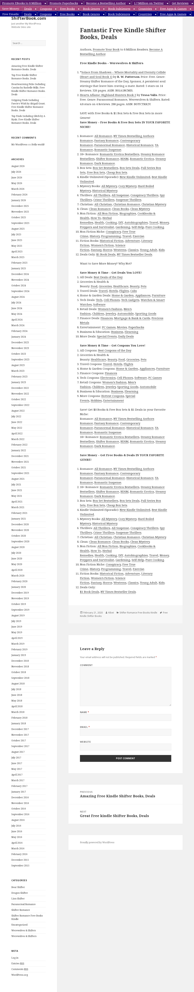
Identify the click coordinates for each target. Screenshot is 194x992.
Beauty (134, 286)
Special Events (107, 336)
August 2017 (18, 751)
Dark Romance (104, 163)
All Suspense (120, 195)
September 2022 (20, 405)
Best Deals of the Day (108, 277)
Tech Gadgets (130, 300)
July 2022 (16, 416)
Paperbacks (136, 327)
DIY (120, 222)
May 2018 (16, 700)
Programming (111, 236)
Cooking (111, 222)
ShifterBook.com (28, 18)
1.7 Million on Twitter (149, 3)
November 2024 (20, 279)
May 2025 (16, 245)
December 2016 (20, 797)
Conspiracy (113, 231)
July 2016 (16, 825)
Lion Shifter (18, 898)
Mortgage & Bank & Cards (132, 318)
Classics (133, 250)
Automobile (125, 313)
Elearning (131, 332)
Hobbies (96, 400)
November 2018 (20, 666)
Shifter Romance (20, 910)
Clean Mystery (140, 209)
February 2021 (19, 513)
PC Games (109, 327)
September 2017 (20, 746)
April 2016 (17, 842)
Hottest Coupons (112, 396)
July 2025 (16, 234)
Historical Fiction (112, 240)
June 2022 (16, 422)
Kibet (111, 612)
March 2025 (17, 257)
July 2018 (16, 689)
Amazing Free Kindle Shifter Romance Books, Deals (27, 67)
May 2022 (16, 427)
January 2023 (18, 382)
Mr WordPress (19, 144)
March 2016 (17, 848)
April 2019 (17, 638)
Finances (107, 318)
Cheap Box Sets (116, 172)
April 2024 (17, 319)
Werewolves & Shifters (24, 936)
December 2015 (20, 859)
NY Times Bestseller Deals (134, 254)
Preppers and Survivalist (97, 227)
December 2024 (20, 274)
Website (85, 741)
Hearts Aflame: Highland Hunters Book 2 (108, 95)
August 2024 (18, 296)
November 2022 (20, 393)
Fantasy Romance (106, 140)
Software (99, 304)
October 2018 (18, 672)
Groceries (105, 286)
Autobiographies (136, 222)
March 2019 (17, 643)
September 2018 (20, 677)
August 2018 (18, 683)
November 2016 (20, 803)
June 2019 (16, 626)
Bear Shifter (18, 887)
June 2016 (16, 831)
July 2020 (16, 552)
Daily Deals (126, 336)
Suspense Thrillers (128, 200)
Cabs (133, 291)
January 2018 (18, 723)
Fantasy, (96, 250)
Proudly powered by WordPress (97, 842)
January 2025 (18, 268)
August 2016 (18, 820)
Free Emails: (10, 14)
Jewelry (111, 313)
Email (85, 727)
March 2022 (17, 439)
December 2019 (20, 592)
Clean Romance (100, 209)
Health (99, 222)
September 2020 (20, 541)
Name (84, 712)
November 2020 (20, 530)
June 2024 (16, 308)
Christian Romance (126, 204)
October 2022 (18, 399)
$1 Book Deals (105, 254)
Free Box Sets (96, 172)
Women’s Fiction (102, 245)
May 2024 (16, 314)
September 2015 (20, 865)
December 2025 (20, 206)
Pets (143, 286)
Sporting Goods (145, 313)
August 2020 (18, 547)
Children (98, 313)
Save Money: (11, 8)
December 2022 (20, 388)
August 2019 (18, 615)
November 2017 (20, 734)
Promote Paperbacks (64, 3)
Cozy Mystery (127, 186)
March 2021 (17, 507)
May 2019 (16, 632)
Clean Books (120, 209)
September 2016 (20, 814)
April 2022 (17, 433)
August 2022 (18, 410)
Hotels (113, 291)
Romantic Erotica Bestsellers (119, 154)
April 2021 (17, 501)
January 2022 (18, 450)
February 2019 (19, 649)
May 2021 (16, 496)
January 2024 (18, 336)
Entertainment (113, 400)
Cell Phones (112, 300)
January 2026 (18, 200)
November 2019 (20, 598)
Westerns (119, 250)
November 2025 (20, 211)
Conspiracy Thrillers (144, 195)
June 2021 (16, 490)
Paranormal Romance (23, 904)
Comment (86, 665)
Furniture (158, 295)
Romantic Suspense (107, 149)
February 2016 (19, 854)
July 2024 (16, 302)
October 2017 (18, 740)
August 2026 (18, 166)
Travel (153, 222)
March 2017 (17, 780)
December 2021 (20, 456)
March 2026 (17, 189)
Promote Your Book (106, 49)
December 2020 (20, 524)
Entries (17, 963)
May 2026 (16, 183)
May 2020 (16, 564)
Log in (14, 957)
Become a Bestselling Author (106, 3)
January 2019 (18, 655)
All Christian (103, 204)
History (95, 236)
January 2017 (18, 791)
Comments (19, 969)
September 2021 (20, 473)
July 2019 (16, 621)
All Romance (103, 136)
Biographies (128, 213)
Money (164, 222)
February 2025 (19, 262)
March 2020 (17, 575)
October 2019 (18, 604)
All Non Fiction (107, 213)
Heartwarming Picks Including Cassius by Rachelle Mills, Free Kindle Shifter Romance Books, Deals (28, 89)
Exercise (138, 236)
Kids (162, 250)
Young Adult (148, 250)
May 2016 (16, 837)
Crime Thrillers (103, 200)
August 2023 (18, 365)
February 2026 (19, 194)
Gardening (123, 227)
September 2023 (20, 359)
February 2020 (19, 581)
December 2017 (20, 729)
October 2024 (18, 285)
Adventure (132, 240)
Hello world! (38, 144)
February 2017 (19, 786)
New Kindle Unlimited (135, 177)
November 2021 (20, 461)
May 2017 (16, 769)
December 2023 (20, 342)
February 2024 (19, 331)
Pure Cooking (155, 227)
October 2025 (18, 217)
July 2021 (16, 484)
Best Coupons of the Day (114, 350)
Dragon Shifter (19, 892)
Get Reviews (180, 3)
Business (117, 332)
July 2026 (16, 171)
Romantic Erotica (142, 159)
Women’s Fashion (110, 309)
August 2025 (18, 228)
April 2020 (17, 570)
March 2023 (17, 370)
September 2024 (20, 291)
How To (96, 218)
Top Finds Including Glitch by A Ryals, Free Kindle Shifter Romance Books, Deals (28, 119)
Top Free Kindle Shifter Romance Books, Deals (24, 76)
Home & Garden (123, 295)
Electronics (108, 377)
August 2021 (18, 478)
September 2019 (20, 609)
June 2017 (16, 763)
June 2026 (16, 177)
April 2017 (17, 774)
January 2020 (18, 587)
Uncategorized (19, 924)
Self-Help (138, 227)
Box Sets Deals (129, 168)
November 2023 (20, 348)
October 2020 (18, 535)
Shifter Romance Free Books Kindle (138, 612)
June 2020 (16, 558)
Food (94, 286)
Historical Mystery (104, 190)
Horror (107, 250)
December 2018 (20, 660)
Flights (124, 291)
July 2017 (16, 757)
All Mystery (109, 186)
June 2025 (16, 240)
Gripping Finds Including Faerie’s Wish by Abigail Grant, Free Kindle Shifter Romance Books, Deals (28, 105)
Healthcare (120, 286)
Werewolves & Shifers (23, 930)
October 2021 (18, 467)
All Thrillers (101, 195)
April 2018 (17, 706)
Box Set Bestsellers (105, 168)
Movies (122, 327)
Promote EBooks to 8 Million (21, 3)
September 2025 (20, 223)
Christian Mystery (154, 204)
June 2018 (16, 695)
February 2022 (19, 444)
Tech (99, 300)
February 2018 (19, 717)
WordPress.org (19, 974)
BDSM (124, 159)
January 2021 (18, 518)
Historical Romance (139, 145)
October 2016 (18, 808)
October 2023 (18, 353)
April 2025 (17, 251)
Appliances (142, 295)
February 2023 (19, 376)
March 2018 (17, 712)
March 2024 (17, 325)
